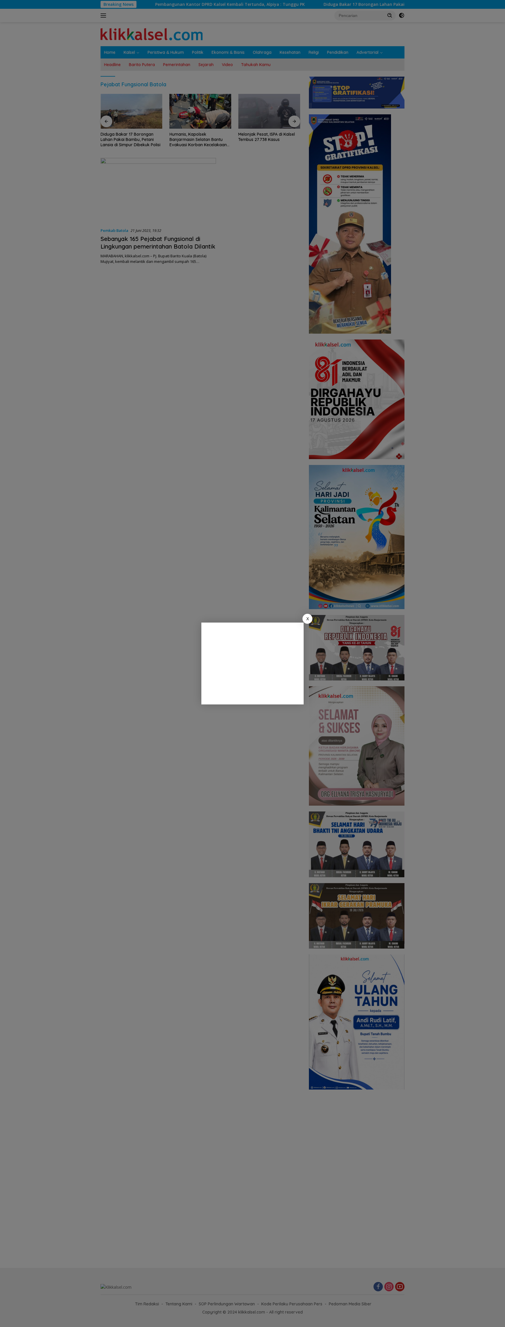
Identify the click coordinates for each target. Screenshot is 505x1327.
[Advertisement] (252, 663)
